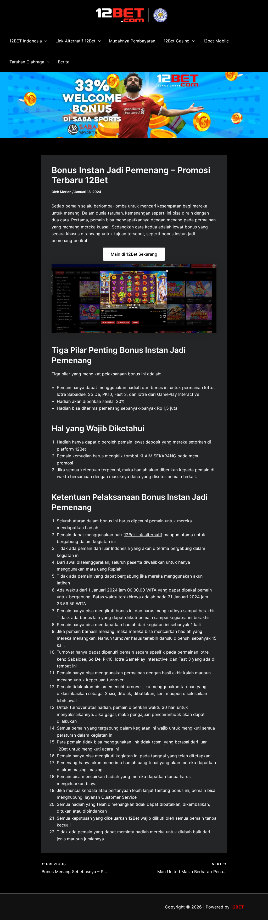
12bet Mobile (216, 40)
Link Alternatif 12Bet (75, 40)
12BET (237, 907)
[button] (44, 40)
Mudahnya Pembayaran (132, 40)
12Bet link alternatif (143, 534)
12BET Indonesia (25, 40)
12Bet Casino (176, 40)
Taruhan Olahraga (26, 61)
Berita (63, 61)
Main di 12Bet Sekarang (134, 254)
